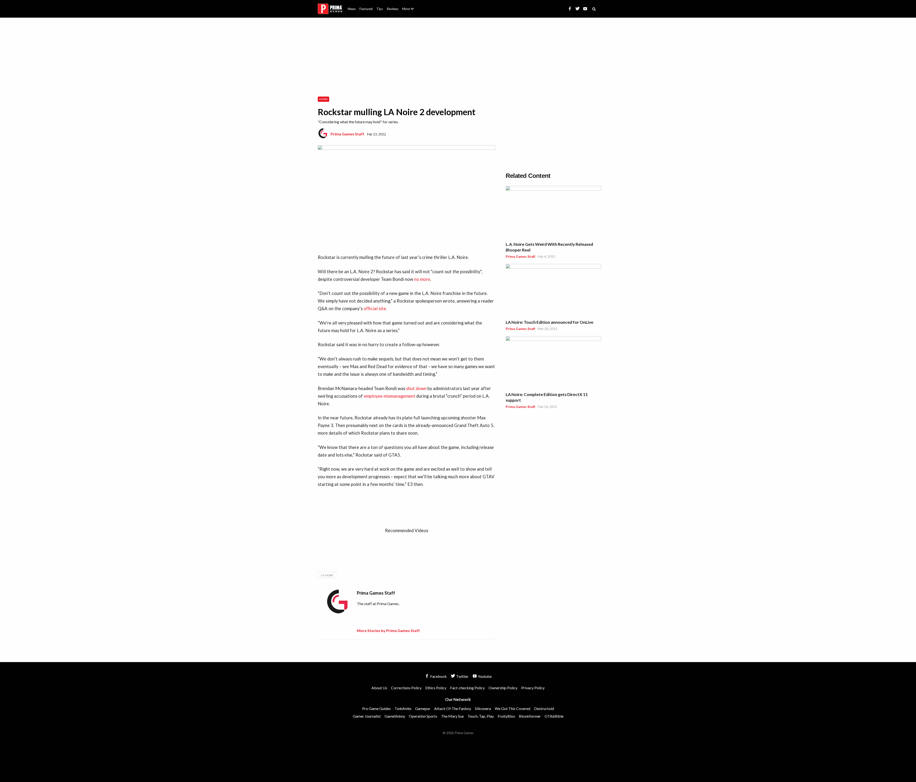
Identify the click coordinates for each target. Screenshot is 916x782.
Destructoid (544, 708)
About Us (409, 6)
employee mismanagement (389, 396)
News (352, 9)
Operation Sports (423, 716)
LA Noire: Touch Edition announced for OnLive (549, 322)
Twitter (461, 676)
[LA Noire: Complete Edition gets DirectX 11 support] (553, 363)
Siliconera (483, 708)
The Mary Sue (452, 716)
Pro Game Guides (376, 708)
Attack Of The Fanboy (452, 708)
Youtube (484, 676)
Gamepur (422, 708)
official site (375, 308)
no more (422, 279)
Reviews (392, 9)
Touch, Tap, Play (481, 716)
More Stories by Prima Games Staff (388, 630)
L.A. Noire (327, 575)
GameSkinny (395, 716)
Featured (366, 9)
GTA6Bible (554, 716)
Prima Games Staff (347, 134)
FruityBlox (506, 716)
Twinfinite (403, 708)
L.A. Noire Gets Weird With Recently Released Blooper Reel (549, 247)
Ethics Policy (435, 687)
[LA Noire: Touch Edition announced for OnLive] (553, 291)
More (410, 11)
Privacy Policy (533, 687)
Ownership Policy (503, 687)
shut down (416, 388)
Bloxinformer (530, 716)
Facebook (438, 676)
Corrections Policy (406, 687)
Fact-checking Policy (467, 687)
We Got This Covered (512, 708)
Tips (379, 9)
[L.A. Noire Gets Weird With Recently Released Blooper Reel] (553, 213)
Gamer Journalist (367, 716)
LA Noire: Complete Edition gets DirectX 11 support (547, 397)
